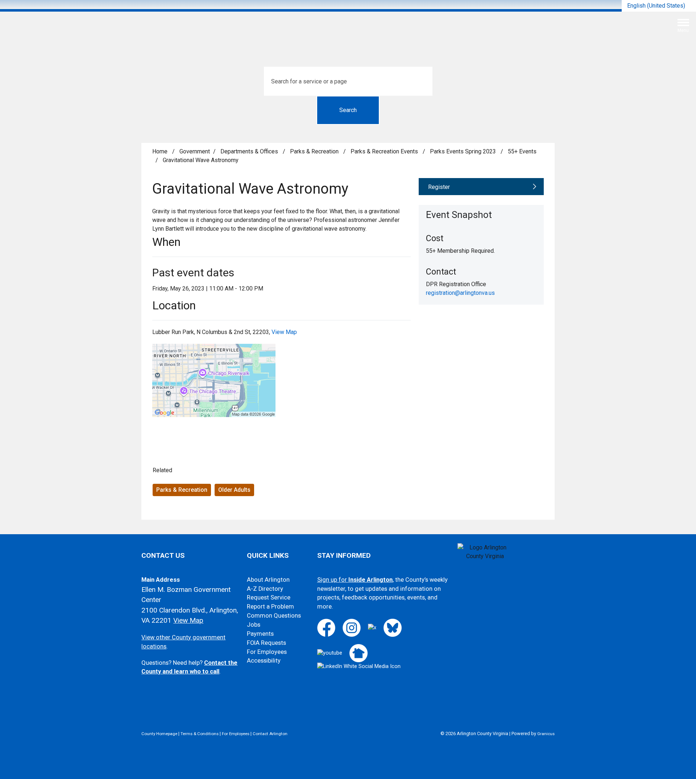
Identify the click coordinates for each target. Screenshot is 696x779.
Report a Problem (270, 606)
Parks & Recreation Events (385, 151)
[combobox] (659, 6)
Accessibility (264, 660)
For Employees (267, 651)
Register (439, 187)
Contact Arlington (270, 733)
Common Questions (274, 615)
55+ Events (522, 151)
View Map (284, 332)
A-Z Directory (265, 588)
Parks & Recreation (315, 151)
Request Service (268, 597)
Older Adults (234, 489)
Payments (260, 633)
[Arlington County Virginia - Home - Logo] (351, 28)
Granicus (546, 733)
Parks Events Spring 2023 (463, 151)
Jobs (253, 624)
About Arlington (268, 579)
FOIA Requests (266, 642)
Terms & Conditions (200, 733)
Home (159, 151)
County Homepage (159, 733)
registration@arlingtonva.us (460, 292)
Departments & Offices (249, 151)
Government (194, 151)
